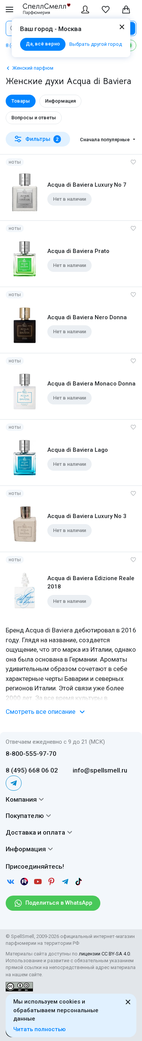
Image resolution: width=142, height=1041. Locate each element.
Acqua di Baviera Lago (77, 449)
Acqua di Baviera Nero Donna (87, 317)
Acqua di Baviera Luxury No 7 (86, 184)
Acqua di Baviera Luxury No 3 (86, 516)
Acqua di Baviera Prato (78, 251)
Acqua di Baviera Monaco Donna (91, 383)
